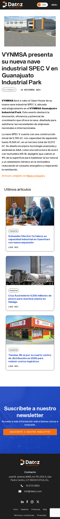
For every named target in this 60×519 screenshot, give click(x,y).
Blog (45, 509)
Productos (35, 509)
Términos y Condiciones (24, 515)
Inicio (15, 509)
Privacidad (41, 515)
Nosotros (24, 509)
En (44, 4)
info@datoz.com (33, 491)
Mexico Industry (36, 175)
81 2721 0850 (33, 485)
